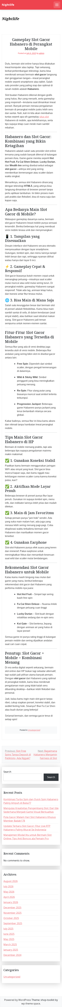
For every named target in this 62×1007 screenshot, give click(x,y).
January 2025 (10, 949)
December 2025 (12, 907)
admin (41, 53)
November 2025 (12, 912)
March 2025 (10, 944)
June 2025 (8, 934)
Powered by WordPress (17, 1000)
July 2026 (8, 886)
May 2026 (8, 891)
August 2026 (10, 881)
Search (7, 771)
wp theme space (30, 1003)
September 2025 (12, 923)
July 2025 (8, 928)
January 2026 (10, 902)
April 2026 (9, 897)
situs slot (44, 116)
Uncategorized (34, 730)
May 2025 (8, 939)
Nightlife (8, 4)
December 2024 (12, 955)
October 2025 (11, 918)
